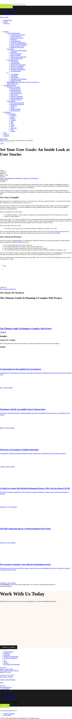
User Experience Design (17, 102)
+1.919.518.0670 (5, 689)
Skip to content (4, 17)
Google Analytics (15, 110)
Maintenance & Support (17, 47)
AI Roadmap (14, 76)
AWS (12, 126)
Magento (13, 118)
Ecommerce (14, 52)
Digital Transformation (17, 98)
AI (8, 72)
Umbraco (13, 120)
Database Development (17, 38)
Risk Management (16, 90)
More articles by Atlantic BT (8, 289)
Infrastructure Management (18, 65)
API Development (16, 36)
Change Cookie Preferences (7, 679)
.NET (12, 121)
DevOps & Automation (17, 68)
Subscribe (4, 705)
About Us (6, 136)
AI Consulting (14, 74)
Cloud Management (12, 60)
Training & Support (16, 99)
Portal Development (16, 53)
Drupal (12, 117)
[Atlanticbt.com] (13, 28)
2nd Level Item (11, 114)
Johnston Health (17, 240)
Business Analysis (16, 88)
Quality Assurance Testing (18, 46)
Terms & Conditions (9, 713)
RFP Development (16, 91)
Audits (12, 107)
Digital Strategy (11, 101)
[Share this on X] (5, 266)
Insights (6, 21)
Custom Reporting (16, 41)
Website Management (16, 58)
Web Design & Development (19, 50)
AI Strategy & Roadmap (10, 658)
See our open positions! (6, 676)
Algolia (13, 125)
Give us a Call (6, 6)
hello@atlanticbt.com (6, 687)
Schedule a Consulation (8, 647)
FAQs (1, 682)
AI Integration (14, 77)
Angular (13, 131)
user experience (55, 231)
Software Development (13, 33)
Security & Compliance (17, 66)
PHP (12, 123)
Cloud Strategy (15, 61)
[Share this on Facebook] (5, 264)
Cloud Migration (15, 63)
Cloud (5, 661)
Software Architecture (17, 96)
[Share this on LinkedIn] (5, 269)
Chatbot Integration (16, 80)
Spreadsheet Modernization (18, 42)
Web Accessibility (15, 55)
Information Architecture (17, 104)
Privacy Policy (8, 715)
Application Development (18, 34)
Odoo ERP (14, 128)
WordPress (14, 115)
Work (5, 132)
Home (1, 140)
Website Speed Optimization (18, 57)
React (12, 129)
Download (3, 332)
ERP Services (14, 95)
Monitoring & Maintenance (18, 69)
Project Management (16, 93)
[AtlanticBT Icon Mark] (13, 3)
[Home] (11, 709)
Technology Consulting (13, 87)
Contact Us (7, 23)
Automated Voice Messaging (19, 79)
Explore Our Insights (6, 586)
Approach (6, 134)
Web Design (10, 49)
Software (6, 663)
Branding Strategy (16, 109)
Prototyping (14, 106)
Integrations (14, 39)
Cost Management (16, 71)
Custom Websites (8, 652)
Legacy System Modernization (19, 44)
